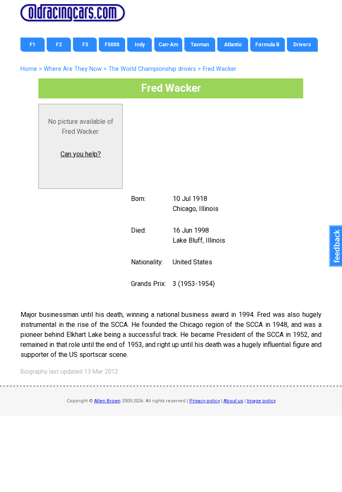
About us (233, 401)
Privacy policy (204, 401)
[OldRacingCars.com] (72, 17)
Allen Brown (107, 401)
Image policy (261, 401)
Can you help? (80, 154)
